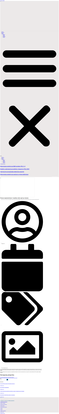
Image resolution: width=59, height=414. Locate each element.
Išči (0, 378)
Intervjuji (4, 36)
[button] (29, 97)
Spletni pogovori (2, 405)
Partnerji (1, 409)
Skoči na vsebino (2, 0)
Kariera (4, 37)
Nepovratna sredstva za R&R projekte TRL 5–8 (12, 166)
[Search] (7, 379)
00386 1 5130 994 (2, 403)
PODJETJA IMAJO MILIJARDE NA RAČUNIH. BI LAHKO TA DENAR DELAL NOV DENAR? (12, 391)
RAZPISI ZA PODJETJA (55, 176)
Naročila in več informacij (3, 404)
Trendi (4, 35)
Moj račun (3, 32)
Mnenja (4, 161)
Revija (2, 158)
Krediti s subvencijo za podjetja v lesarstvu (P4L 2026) (14, 169)
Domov (2, 31)
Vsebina (3, 33)
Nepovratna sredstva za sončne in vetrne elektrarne (14, 174)
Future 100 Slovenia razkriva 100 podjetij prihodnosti (7, 383)
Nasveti (4, 34)
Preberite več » (2, 385)
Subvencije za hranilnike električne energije (12, 171)
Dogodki (1, 408)
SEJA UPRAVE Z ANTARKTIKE (4, 387)
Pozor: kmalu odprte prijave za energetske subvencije (7, 377)
